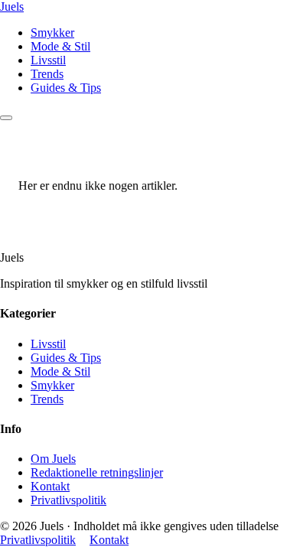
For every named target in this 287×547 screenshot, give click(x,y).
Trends (47, 73)
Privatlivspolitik (68, 499)
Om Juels (53, 458)
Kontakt (50, 486)
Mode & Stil (60, 46)
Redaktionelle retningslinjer (97, 472)
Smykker (52, 32)
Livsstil (48, 60)
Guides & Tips (66, 87)
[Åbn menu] (6, 118)
